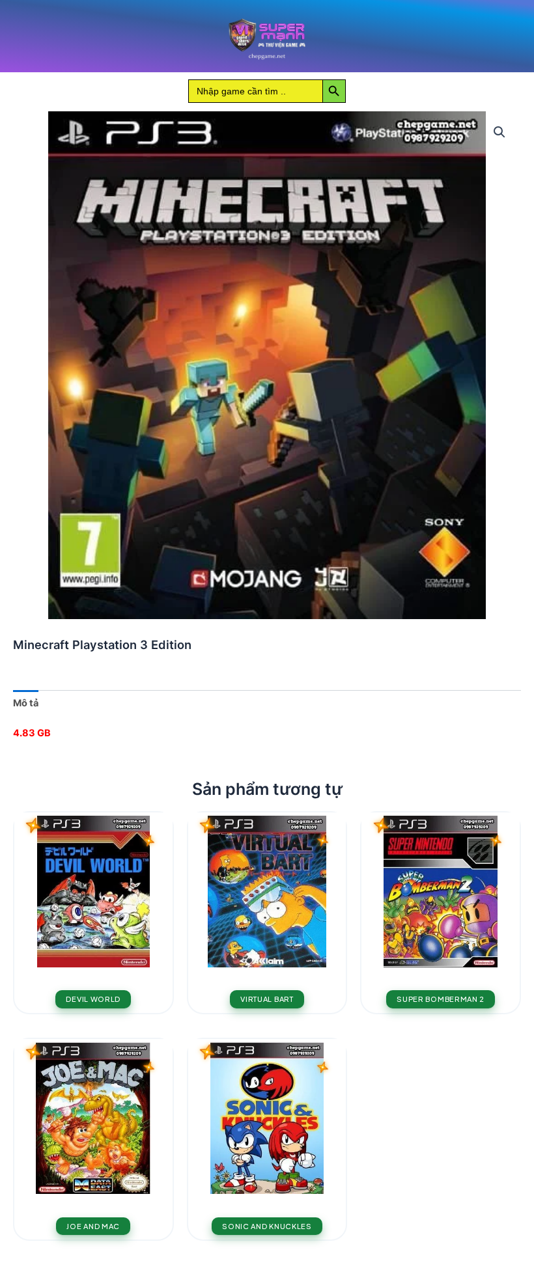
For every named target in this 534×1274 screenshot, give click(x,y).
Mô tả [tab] (25, 703)
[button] (499, 132)
